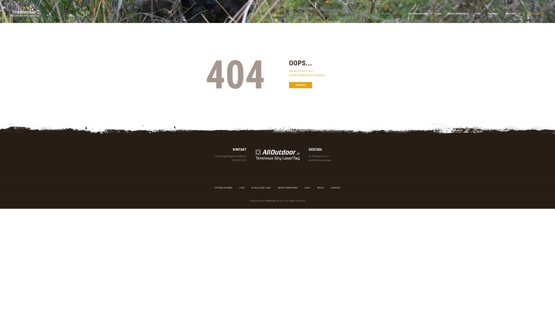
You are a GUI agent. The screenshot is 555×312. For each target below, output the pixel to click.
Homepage (300, 85)
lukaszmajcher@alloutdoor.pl (230, 156)
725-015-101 (239, 160)
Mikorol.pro (270, 200)
